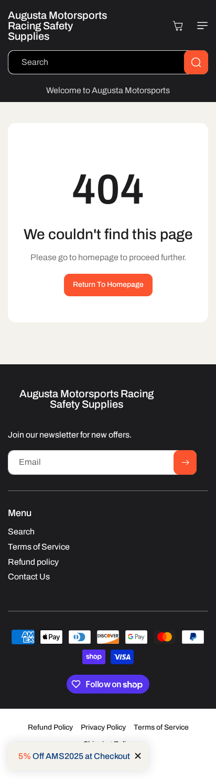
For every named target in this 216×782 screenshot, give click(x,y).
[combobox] (108, 62)
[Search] (196, 62)
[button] (200, 25)
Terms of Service (161, 727)
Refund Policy (50, 727)
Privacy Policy (103, 727)
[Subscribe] (185, 462)
